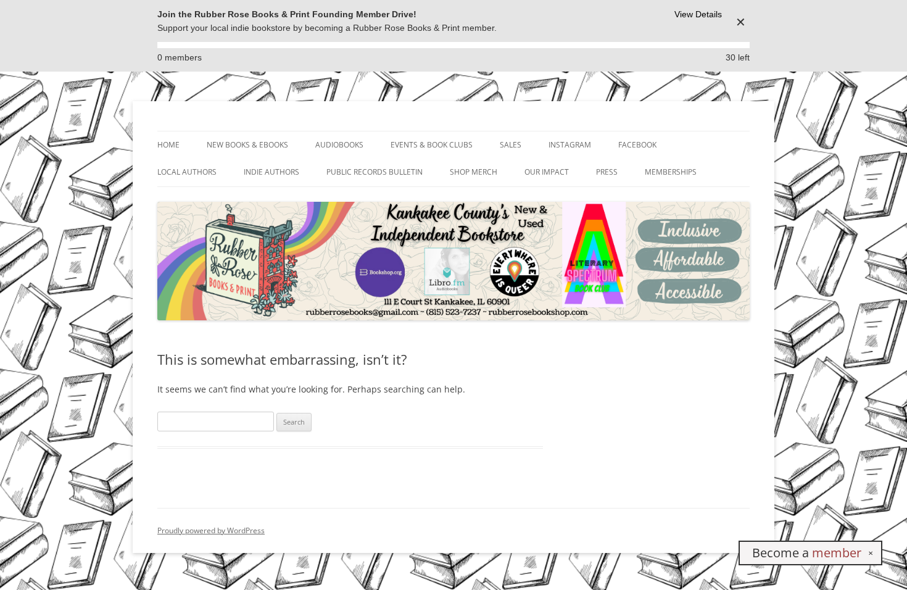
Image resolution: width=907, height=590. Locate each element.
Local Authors (187, 172)
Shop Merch (473, 172)
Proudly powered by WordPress (211, 530)
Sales (510, 144)
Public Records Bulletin (374, 172)
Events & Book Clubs (432, 144)
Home (168, 144)
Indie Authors (271, 172)
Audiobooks (339, 144)
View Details (698, 14)
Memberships (671, 172)
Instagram (570, 144)
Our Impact (546, 172)
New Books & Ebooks (247, 144)
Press (607, 172)
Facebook (637, 144)
